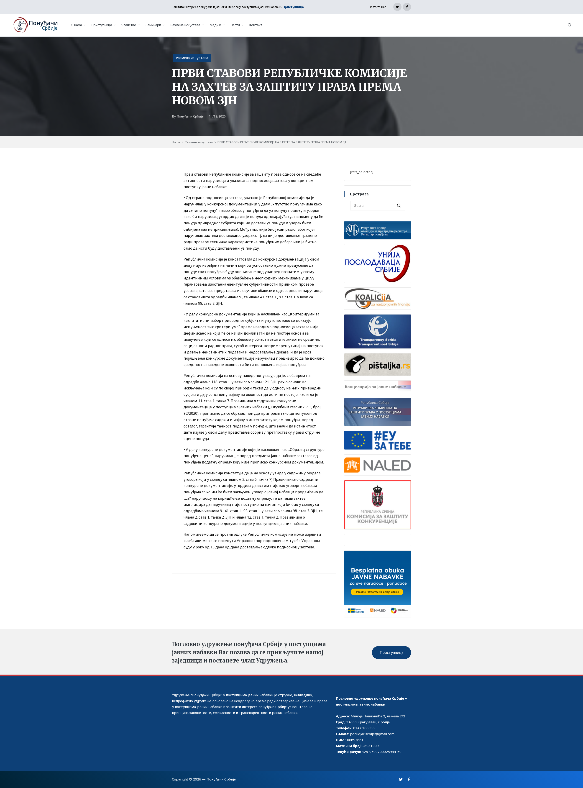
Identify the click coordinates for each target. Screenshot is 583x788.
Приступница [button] (392, 652)
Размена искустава (192, 57)
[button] (399, 205)
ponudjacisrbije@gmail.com (372, 734)
